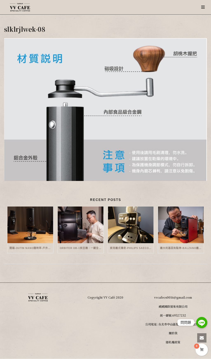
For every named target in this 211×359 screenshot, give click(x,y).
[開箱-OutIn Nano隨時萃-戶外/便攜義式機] (30, 224)
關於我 (173, 333)
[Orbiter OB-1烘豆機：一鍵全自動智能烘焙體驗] (80, 224)
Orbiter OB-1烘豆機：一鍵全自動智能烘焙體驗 (81, 248)
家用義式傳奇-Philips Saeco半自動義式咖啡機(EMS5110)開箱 (132, 248)
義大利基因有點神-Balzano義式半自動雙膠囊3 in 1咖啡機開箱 (182, 248)
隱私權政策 (173, 342)
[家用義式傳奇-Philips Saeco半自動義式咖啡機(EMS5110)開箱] (131, 224)
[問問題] (201, 322)
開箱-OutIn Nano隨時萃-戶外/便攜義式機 (31, 248)
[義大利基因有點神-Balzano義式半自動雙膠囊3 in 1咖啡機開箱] (181, 224)
